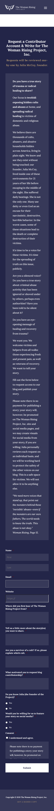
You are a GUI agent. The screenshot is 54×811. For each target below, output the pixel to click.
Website (9, 591)
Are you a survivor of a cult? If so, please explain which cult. (26, 651)
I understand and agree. (21, 738)
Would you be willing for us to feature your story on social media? (24, 715)
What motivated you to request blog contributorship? (23, 674)
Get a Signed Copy (27, 802)
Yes (10, 703)
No (10, 708)
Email (9, 577)
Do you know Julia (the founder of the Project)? (24, 696)
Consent (10, 733)
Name (9, 550)
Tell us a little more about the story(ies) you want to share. (25, 629)
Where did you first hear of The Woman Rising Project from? (25, 607)
